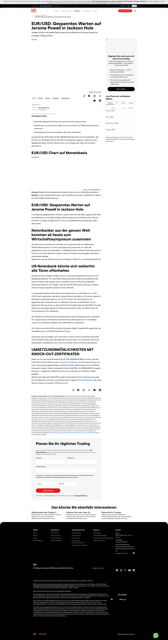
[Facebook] (89, 96)
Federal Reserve (65, 98)
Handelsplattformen (78, 530)
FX (117, 103)
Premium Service (56, 538)
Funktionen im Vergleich (79, 545)
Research (97, 530)
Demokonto (63, 383)
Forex (33, 98)
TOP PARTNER (122, 595)
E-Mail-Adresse (41, 466)
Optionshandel (55, 535)
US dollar (40, 98)
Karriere (132, 634)
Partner (126, 634)
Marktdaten (97, 533)
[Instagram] (94, 96)
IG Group (120, 634)
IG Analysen (77, 11)
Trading (56, 11)
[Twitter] (100, 96)
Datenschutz (57, 568)
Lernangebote (86, 11)
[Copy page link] (84, 96)
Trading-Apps (76, 535)
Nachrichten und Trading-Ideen (104, 538)
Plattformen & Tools (66, 11)
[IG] (33, 11)
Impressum (45, 568)
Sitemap (38, 568)
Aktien (123, 103)
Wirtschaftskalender (100, 535)
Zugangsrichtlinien (80, 495)
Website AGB (123, 137)
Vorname (39, 458)
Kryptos (110, 103)
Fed (99, 250)
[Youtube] (94, 100)
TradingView (76, 538)
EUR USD (47, 98)
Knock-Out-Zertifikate (68, 362)
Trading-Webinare (99, 540)
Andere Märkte (38, 540)
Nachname (70, 458)
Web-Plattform (76, 533)
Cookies (70, 568)
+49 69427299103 (121, 542)
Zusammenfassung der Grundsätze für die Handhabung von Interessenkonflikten (73, 432)
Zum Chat (125, 553)
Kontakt (118, 530)
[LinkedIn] (100, 100)
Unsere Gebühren (56, 540)
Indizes (131, 103)
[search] (135, 10)
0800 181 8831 (119, 535)
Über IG (95, 11)
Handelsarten (55, 530)
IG (34, 568)
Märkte (35, 530)
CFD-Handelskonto (85, 380)
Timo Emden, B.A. (43, 108)
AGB (50, 568)
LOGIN (134, 6)
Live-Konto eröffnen (125, 11)
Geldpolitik (56, 98)
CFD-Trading (55, 533)
